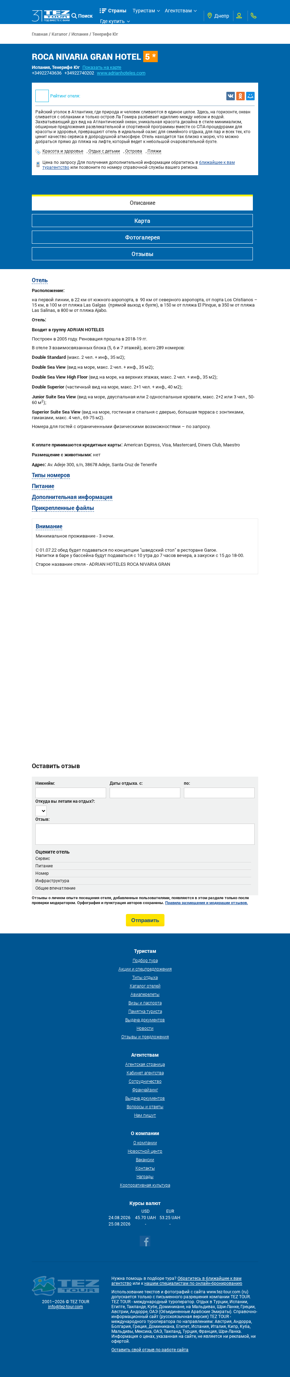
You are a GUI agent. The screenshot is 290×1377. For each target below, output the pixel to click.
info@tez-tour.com (65, 1306)
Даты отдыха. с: (126, 783)
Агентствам (178, 10)
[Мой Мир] (250, 96)
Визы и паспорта (145, 1002)
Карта (142, 220)
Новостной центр (145, 1151)
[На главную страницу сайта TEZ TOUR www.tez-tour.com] (51, 16)
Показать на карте (101, 67)
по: (187, 783)
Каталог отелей (145, 986)
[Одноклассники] (240, 96)
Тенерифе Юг (105, 34)
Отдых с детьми (104, 151)
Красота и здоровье (62, 151)
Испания (79, 34)
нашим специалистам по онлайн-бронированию (193, 1283)
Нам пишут (145, 1115)
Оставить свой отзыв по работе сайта (149, 1349)
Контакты (145, 1168)
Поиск (85, 15)
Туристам (144, 10)
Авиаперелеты (145, 994)
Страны (117, 10)
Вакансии (145, 1159)
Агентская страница (145, 1064)
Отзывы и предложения (145, 1036)
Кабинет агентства (145, 1072)
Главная (40, 34)
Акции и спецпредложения (145, 969)
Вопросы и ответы (145, 1106)
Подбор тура (145, 960)
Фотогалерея (142, 237)
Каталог (60, 34)
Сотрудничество (145, 1081)
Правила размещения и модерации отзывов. (206, 902)
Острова (133, 151)
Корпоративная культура (145, 1185)
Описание (142, 202)
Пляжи (154, 151)
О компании (145, 1142)
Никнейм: (45, 783)
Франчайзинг (145, 1089)
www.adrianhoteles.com (121, 73)
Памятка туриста (145, 1011)
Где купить (112, 21)
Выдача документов (145, 1019)
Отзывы (142, 253)
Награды (145, 1176)
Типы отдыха (145, 977)
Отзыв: (42, 819)
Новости (145, 1028)
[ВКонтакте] (230, 96)
